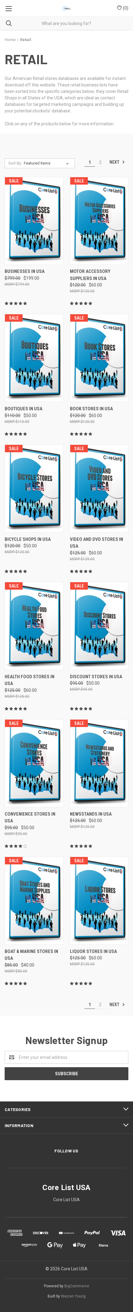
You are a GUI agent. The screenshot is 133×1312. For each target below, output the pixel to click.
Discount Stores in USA (96, 676)
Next (114, 162)
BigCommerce (76, 1286)
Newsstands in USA (91, 814)
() (125, 8)
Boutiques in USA (23, 409)
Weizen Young (73, 1296)
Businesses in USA (25, 271)
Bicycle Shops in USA (28, 539)
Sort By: (15, 163)
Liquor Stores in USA (93, 951)
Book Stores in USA (91, 409)
